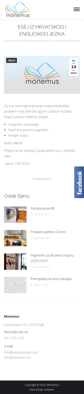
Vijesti (11, 60)
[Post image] (15, 214)
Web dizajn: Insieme (42, 389)
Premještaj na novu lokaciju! (51, 278)
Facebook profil (42, 208)
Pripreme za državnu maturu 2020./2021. (52, 258)
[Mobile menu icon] (76, 9)
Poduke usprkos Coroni (48, 231)
